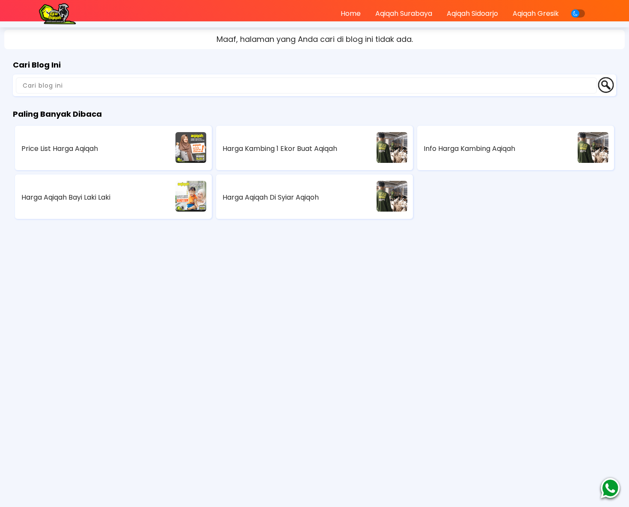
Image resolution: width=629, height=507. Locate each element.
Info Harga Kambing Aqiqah (469, 148)
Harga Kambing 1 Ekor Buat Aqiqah (280, 148)
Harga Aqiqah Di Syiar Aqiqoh (271, 197)
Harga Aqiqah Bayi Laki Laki (65, 197)
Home (351, 13)
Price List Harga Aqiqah (59, 148)
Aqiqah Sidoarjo (472, 13)
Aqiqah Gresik (536, 13)
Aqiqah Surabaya (403, 13)
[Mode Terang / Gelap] (578, 13)
